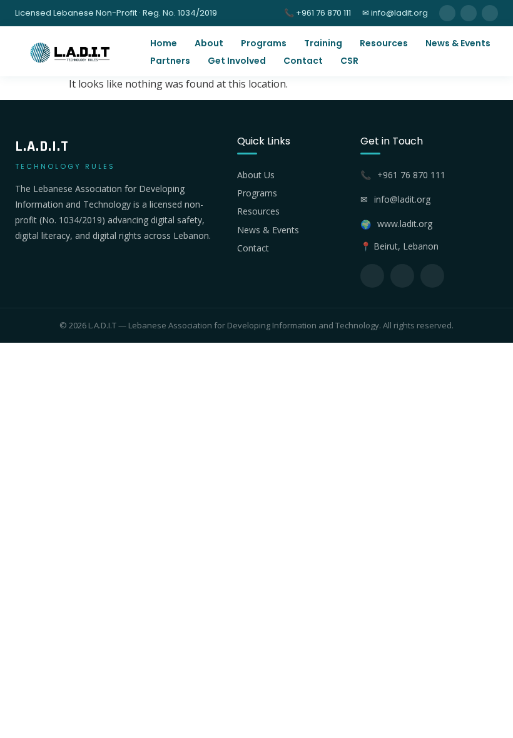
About (209, 43)
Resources (384, 43)
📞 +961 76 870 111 (317, 13)
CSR (349, 60)
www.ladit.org (404, 224)
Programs (264, 43)
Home (163, 43)
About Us (256, 175)
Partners (170, 60)
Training (323, 43)
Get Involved (237, 60)
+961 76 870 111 (411, 175)
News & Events (457, 43)
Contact (303, 60)
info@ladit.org (402, 199)
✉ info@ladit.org (395, 13)
